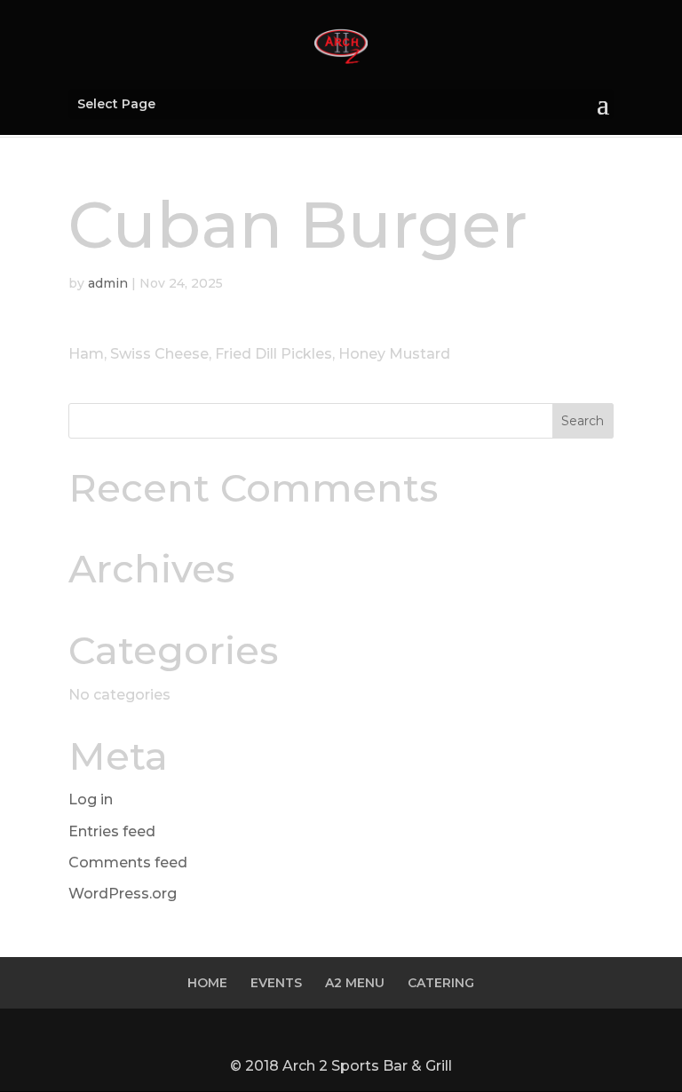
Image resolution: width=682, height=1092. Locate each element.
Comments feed (127, 862)
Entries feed (111, 831)
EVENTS (276, 983)
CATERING (441, 983)
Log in (90, 799)
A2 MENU (355, 983)
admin (108, 283)
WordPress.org (122, 893)
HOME (207, 983)
